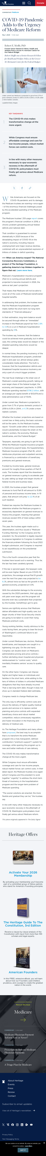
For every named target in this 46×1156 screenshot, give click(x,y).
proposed (11, 732)
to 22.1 (30, 497)
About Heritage (15, 1080)
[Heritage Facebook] (12, 1125)
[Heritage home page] (4, 1081)
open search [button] (29, 3)
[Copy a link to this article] (30, 188)
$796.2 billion (33, 391)
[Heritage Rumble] (26, 1125)
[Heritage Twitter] (3, 1125)
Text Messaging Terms (10, 1139)
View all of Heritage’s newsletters (16, 1111)
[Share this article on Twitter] (14, 188)
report (34, 218)
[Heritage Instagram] (17, 1125)
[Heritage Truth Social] (8, 1125)
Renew (11, 1092)
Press (10, 1088)
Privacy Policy (7, 1134)
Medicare (15, 12)
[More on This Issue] (23, 1020)
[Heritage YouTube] (31, 1125)
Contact (12, 1096)
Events (11, 1084)
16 (15, 330)
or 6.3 (24, 409)
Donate (40, 3)
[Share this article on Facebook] (22, 188)
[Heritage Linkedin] (22, 1125)
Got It (23, 1150)
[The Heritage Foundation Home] (8, 3)
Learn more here (24, 270)
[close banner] (44, 1143)
